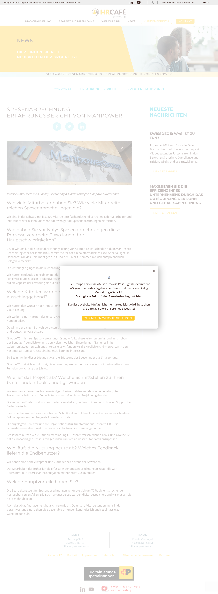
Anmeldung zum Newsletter (178, 2)
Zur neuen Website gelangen (108, 318)
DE (204, 2)
